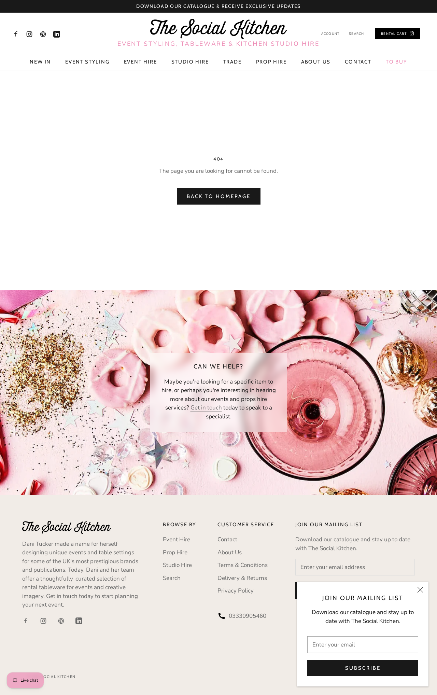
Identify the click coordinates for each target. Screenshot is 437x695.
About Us (315, 62)
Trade (232, 62)
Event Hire (140, 62)
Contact (358, 62)
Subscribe (363, 668)
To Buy (396, 62)
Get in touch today (70, 596)
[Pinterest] (43, 33)
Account (330, 33)
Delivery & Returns (242, 578)
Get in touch (206, 408)
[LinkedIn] (56, 33)
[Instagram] (29, 33)
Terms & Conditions (242, 565)
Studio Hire (190, 62)
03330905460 (247, 616)
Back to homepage (219, 196)
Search (356, 33)
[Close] (420, 590)
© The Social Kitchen (51, 676)
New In (40, 62)
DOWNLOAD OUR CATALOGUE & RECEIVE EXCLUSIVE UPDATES (218, 6)
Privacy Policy (235, 591)
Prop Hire (271, 62)
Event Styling (87, 62)
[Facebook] (15, 33)
